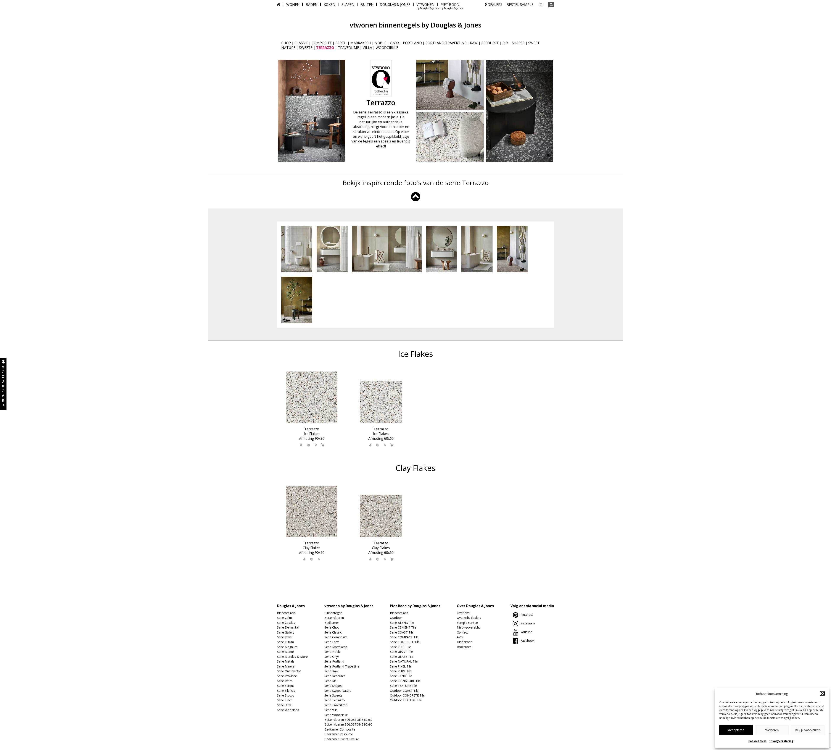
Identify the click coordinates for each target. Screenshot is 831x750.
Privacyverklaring (781, 741)
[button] (822, 693)
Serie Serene (286, 686)
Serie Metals (285, 661)
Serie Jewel (284, 637)
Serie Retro (285, 681)
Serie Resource (334, 676)
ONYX (394, 42)
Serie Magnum (287, 647)
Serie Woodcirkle (336, 715)
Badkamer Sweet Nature (341, 739)
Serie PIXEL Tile (401, 666)
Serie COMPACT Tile (404, 637)
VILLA (367, 47)
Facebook (527, 640)
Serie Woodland (288, 710)
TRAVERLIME (348, 47)
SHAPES (518, 42)
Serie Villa (331, 710)
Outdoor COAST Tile (404, 691)
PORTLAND (412, 42)
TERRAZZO (325, 47)
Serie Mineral (286, 666)
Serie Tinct (284, 700)
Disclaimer (464, 642)
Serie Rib (330, 681)
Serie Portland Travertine (341, 666)
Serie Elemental (288, 627)
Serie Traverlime (335, 705)
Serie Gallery (285, 632)
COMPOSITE (322, 42)
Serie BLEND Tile (402, 623)
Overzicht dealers (469, 618)
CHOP (286, 42)
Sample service (467, 623)
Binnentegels (286, 613)
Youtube (526, 632)
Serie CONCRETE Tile (405, 642)
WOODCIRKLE (387, 47)
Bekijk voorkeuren (807, 730)
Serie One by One (289, 671)
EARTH (341, 42)
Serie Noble (332, 652)
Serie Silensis (286, 691)
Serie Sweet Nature (337, 691)
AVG (460, 637)
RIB (505, 42)
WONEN (293, 4)
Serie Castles (286, 623)
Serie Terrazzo (334, 700)
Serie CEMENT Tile (403, 627)
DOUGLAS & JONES (395, 4)
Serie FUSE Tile (400, 647)
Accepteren (736, 730)
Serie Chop (332, 627)
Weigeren (772, 730)
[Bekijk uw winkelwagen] (541, 4)
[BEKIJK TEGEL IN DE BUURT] (316, 445)
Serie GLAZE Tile (401, 657)
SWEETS (305, 47)
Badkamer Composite (339, 729)
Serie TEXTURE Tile (403, 686)
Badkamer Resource (338, 734)
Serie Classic (333, 632)
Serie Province (287, 676)
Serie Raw (331, 671)
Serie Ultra (284, 705)
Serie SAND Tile (401, 676)
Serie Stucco (285, 695)
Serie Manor (285, 652)
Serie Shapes (333, 686)
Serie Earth (332, 642)
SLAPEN (347, 4)
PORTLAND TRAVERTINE (445, 42)
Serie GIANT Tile (401, 652)
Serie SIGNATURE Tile (405, 681)
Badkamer (331, 623)
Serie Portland (334, 661)
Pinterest (526, 615)
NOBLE (380, 42)
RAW (474, 42)
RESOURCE (490, 42)
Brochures (464, 647)
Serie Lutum (285, 642)
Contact (462, 632)
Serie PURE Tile (400, 671)
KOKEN (329, 4)
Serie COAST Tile (402, 632)
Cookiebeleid (757, 741)
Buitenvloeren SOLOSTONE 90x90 (348, 724)
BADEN (312, 4)
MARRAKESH (360, 42)
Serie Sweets (333, 695)
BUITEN (367, 4)
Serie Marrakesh (335, 647)
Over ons (463, 613)
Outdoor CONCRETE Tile (407, 695)
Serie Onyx (331, 657)
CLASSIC (301, 42)
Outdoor (396, 618)
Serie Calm (284, 618)
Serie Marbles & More (292, 657)
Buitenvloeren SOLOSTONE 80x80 (348, 720)
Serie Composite (336, 637)
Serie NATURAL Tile (404, 661)
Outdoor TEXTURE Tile (406, 700)
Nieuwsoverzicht (468, 627)
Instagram (527, 623)
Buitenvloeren (334, 618)
